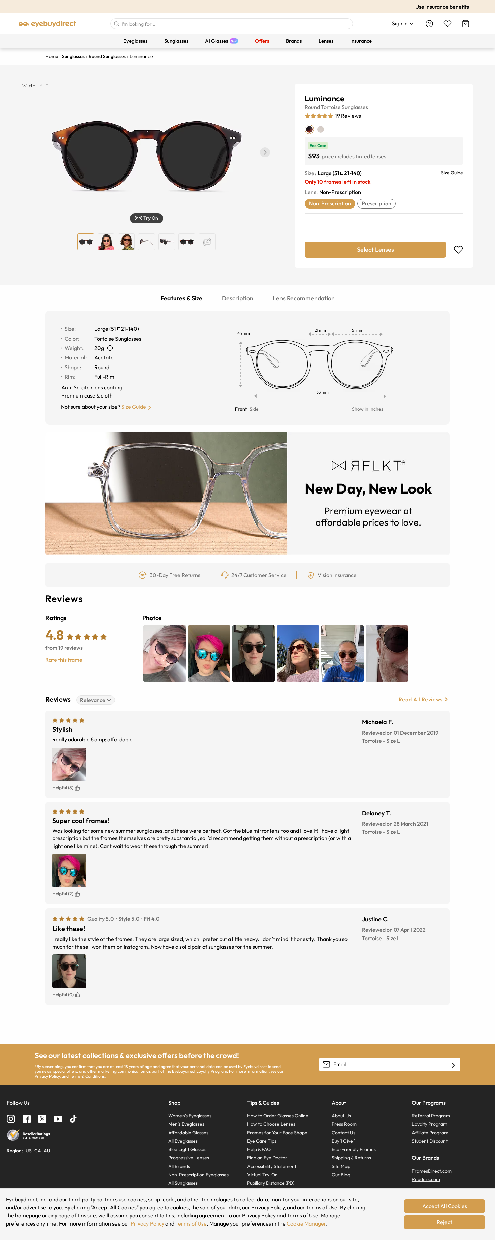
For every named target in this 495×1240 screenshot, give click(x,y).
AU (47, 1151)
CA (37, 1151)
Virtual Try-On (262, 1175)
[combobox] (231, 23)
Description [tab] (237, 298)
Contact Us (343, 1133)
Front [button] (241, 409)
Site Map (341, 1166)
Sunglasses (355, 107)
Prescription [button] (376, 203)
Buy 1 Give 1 (344, 1141)
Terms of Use (191, 1223)
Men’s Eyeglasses (186, 1124)
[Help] (429, 23)
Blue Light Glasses (187, 1149)
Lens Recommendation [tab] (304, 298)
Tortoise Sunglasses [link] (117, 338)
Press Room (344, 1124)
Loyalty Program (429, 1124)
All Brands (179, 1166)
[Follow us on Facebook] (27, 1119)
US (29, 1151)
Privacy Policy (47, 1076)
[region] (207, 241)
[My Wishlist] (447, 23)
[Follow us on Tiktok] (73, 1119)
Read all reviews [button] (421, 699)
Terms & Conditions (87, 1076)
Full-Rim (104, 376)
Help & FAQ (259, 1149)
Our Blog (341, 1175)
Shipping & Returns (351, 1158)
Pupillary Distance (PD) (270, 1183)
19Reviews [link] (348, 115)
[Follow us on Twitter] (42, 1119)
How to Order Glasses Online (277, 1116)
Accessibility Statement (271, 1166)
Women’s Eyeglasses (189, 1116)
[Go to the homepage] (47, 23)
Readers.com (426, 1179)
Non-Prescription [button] (330, 203)
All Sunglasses (183, 1183)
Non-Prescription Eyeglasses (198, 1175)
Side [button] (254, 409)
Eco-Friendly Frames (354, 1149)
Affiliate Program (430, 1133)
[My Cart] (466, 23)
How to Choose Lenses (271, 1124)
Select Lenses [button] (375, 249)
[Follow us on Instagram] (11, 1119)
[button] (265, 152)
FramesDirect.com (432, 1171)
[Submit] (116, 23)
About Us (341, 1116)
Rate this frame (63, 659)
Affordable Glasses (188, 1133)
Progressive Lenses (188, 1158)
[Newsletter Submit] (453, 1064)
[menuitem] (135, 41)
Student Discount (430, 1141)
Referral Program (431, 1116)
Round (312, 107)
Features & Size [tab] (181, 298)
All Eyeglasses (183, 1141)
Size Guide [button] (133, 406)
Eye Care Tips (261, 1141)
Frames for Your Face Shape (277, 1133)
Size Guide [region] (452, 173)
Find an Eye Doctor (267, 1158)
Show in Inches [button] (367, 409)
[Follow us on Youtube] (58, 1119)
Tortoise (331, 107)
